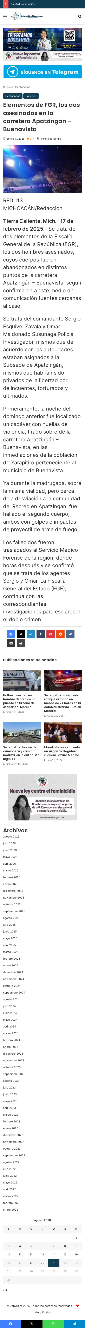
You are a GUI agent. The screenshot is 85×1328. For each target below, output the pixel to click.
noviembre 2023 (13, 1060)
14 (53, 1254)
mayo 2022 (10, 1182)
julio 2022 (9, 1169)
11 (20, 1254)
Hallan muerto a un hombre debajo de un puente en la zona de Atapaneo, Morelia (19, 701)
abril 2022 (9, 1189)
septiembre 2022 (14, 1155)
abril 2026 (9, 863)
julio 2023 (9, 1087)
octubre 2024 (12, 985)
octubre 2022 (12, 1148)
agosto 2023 (11, 1080)
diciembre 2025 (13, 890)
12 (31, 1254)
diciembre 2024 (13, 972)
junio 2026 (10, 850)
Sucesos (31, 96)
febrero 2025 (11, 958)
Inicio (9, 87)
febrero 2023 (11, 1121)
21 (53, 1262)
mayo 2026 (10, 856)
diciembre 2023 (13, 1053)
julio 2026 (9, 843)
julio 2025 (9, 924)
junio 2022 (10, 1175)
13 (42, 1254)
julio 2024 (9, 1006)
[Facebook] (11, 634)
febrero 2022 (11, 1202)
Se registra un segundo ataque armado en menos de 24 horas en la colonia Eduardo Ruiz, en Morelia (62, 703)
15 (65, 1254)
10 (8, 1254)
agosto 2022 (11, 1162)
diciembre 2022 (13, 1135)
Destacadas (22, 87)
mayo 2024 (10, 1019)
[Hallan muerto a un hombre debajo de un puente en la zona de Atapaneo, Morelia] (22, 680)
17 (8, 1262)
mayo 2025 (10, 938)
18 (20, 1262)
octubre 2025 (12, 904)
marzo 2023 (10, 1114)
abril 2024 (9, 1026)
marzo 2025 (10, 951)
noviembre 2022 (13, 1141)
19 (31, 1262)
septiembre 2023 (14, 1074)
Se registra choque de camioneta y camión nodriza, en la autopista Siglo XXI (21, 753)
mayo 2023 (10, 1101)
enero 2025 (10, 965)
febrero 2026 (11, 877)
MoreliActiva (43, 1312)
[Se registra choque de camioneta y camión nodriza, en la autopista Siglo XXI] (22, 732)
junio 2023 (10, 1094)
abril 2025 (9, 945)
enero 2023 (10, 1128)
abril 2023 (9, 1107)
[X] (21, 634)
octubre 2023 (12, 1067)
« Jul (6, 1290)
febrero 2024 (11, 1040)
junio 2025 (10, 931)
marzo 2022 (10, 1196)
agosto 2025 (11, 918)
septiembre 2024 (14, 992)
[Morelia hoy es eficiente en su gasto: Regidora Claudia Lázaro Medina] (63, 732)
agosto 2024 (11, 999)
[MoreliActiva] (26, 16)
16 (76, 1254)
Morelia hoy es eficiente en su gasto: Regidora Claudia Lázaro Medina (62, 751)
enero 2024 (10, 1046)
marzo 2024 (10, 1033)
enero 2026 (10, 884)
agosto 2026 (11, 836)
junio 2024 (10, 1013)
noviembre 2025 (13, 897)
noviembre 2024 (13, 979)
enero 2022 (10, 1209)
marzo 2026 (10, 870)
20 (42, 1262)
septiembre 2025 (14, 911)
